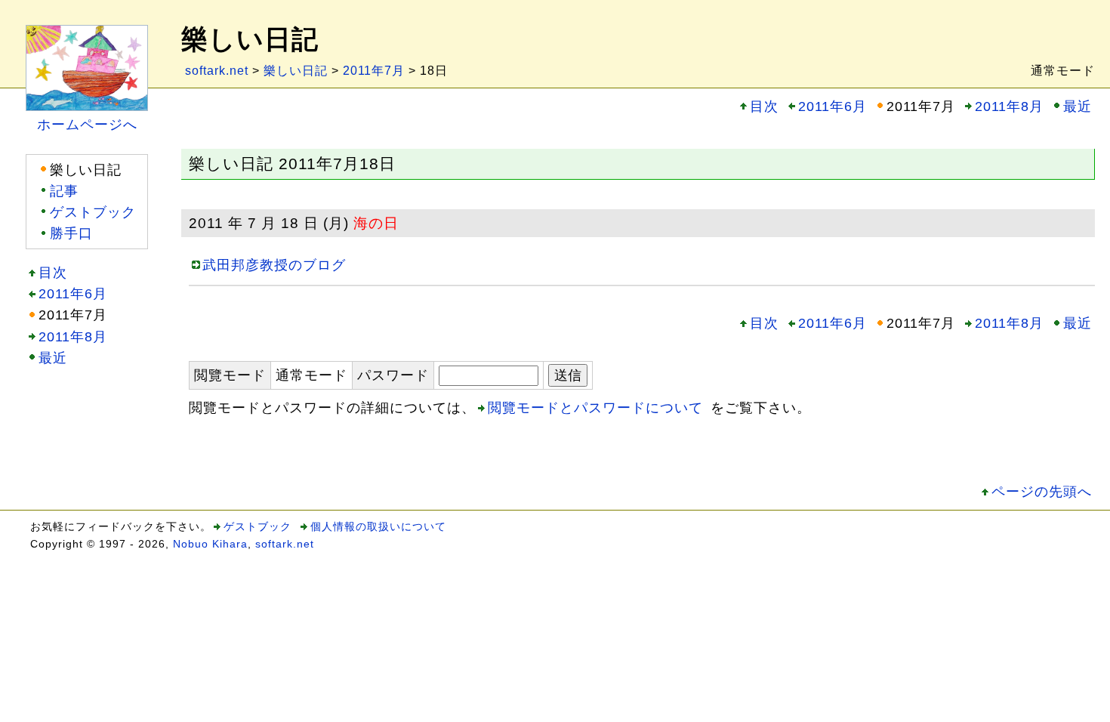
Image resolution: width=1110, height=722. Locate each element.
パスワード (393, 375)
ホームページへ (87, 124)
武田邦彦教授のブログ (274, 265)
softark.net (216, 70)
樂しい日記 (296, 70)
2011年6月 (832, 106)
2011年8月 (1009, 106)
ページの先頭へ (1041, 491)
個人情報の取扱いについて (378, 526)
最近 (1077, 106)
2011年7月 (374, 70)
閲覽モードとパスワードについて (595, 407)
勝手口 (71, 233)
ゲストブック (93, 212)
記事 (64, 191)
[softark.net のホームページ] (87, 35)
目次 (764, 106)
